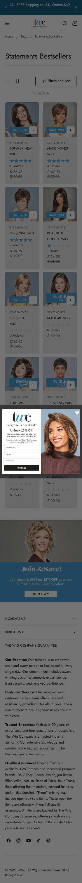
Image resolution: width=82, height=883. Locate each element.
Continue (21, 468)
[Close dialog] (77, 412)
